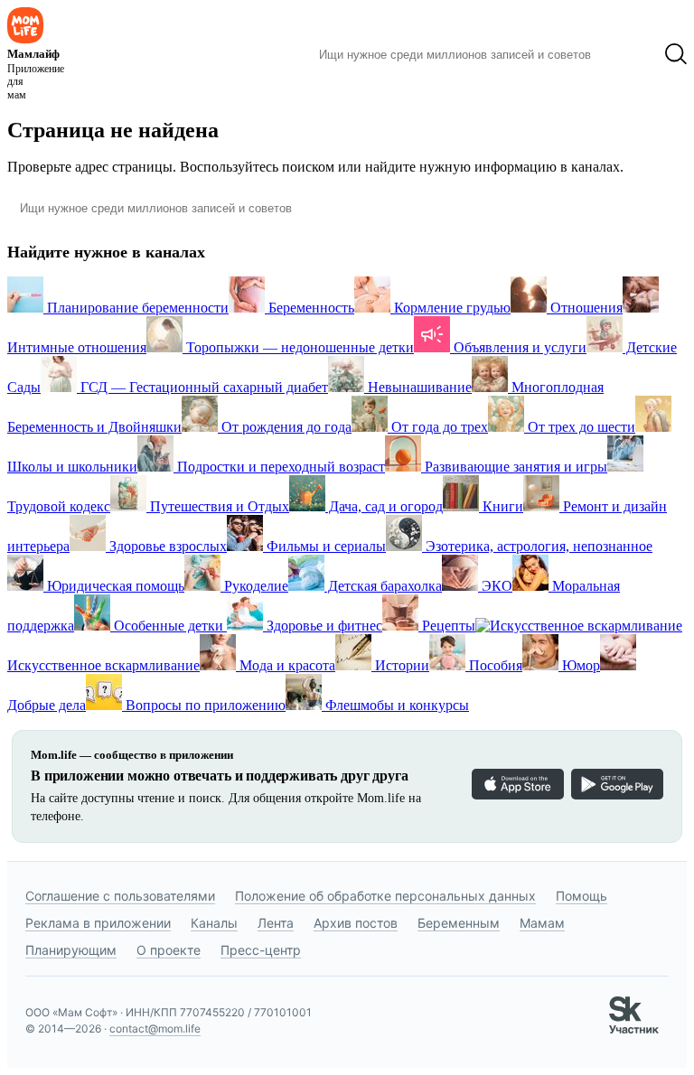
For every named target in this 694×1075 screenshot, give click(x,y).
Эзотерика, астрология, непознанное (537, 546)
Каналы (214, 922)
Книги (501, 506)
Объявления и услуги (518, 347)
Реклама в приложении (98, 922)
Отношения (585, 307)
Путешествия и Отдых (217, 506)
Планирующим (71, 950)
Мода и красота (285, 665)
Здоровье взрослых (166, 546)
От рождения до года (285, 427)
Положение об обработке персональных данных (385, 895)
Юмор (579, 665)
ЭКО (495, 586)
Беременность (309, 307)
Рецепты (446, 625)
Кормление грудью (450, 307)
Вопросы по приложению (204, 705)
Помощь (581, 895)
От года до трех (438, 427)
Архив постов (356, 922)
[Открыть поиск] (676, 54)
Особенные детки (168, 625)
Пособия (493, 665)
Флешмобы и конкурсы (395, 705)
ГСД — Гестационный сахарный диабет (202, 387)
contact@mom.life (155, 1028)
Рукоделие (254, 586)
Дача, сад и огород (384, 506)
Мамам (542, 922)
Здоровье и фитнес (322, 625)
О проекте (168, 950)
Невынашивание (418, 387)
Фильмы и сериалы (324, 546)
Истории (400, 665)
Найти (627, 54)
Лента (276, 922)
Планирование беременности (136, 307)
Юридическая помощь (113, 586)
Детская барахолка (383, 586)
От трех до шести (579, 427)
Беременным (458, 922)
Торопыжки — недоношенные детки (298, 347)
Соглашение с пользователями (120, 895)
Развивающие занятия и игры (514, 466)
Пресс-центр (260, 950)
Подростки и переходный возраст (279, 466)
